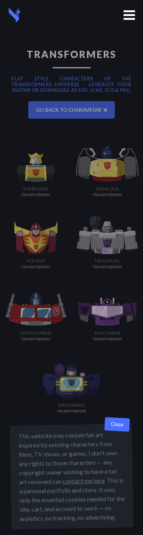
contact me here (83, 481)
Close (117, 424)
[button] (129, 15)
